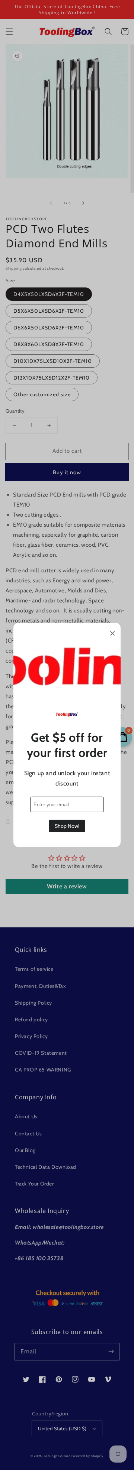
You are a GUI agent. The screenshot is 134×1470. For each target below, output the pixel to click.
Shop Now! (67, 826)
